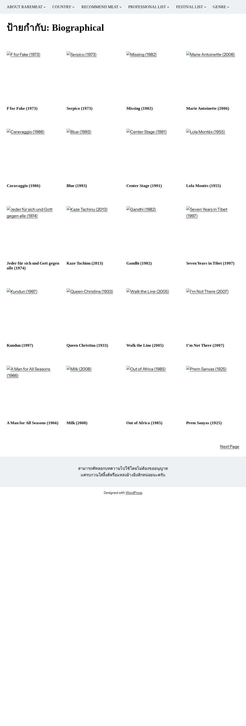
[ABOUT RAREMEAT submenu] (44, 7)
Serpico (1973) (79, 108)
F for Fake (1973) (22, 108)
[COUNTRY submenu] (73, 7)
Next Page (229, 446)
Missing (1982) (139, 108)
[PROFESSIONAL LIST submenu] (168, 7)
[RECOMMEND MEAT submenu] (120, 7)
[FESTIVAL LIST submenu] (205, 7)
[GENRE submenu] (228, 7)
